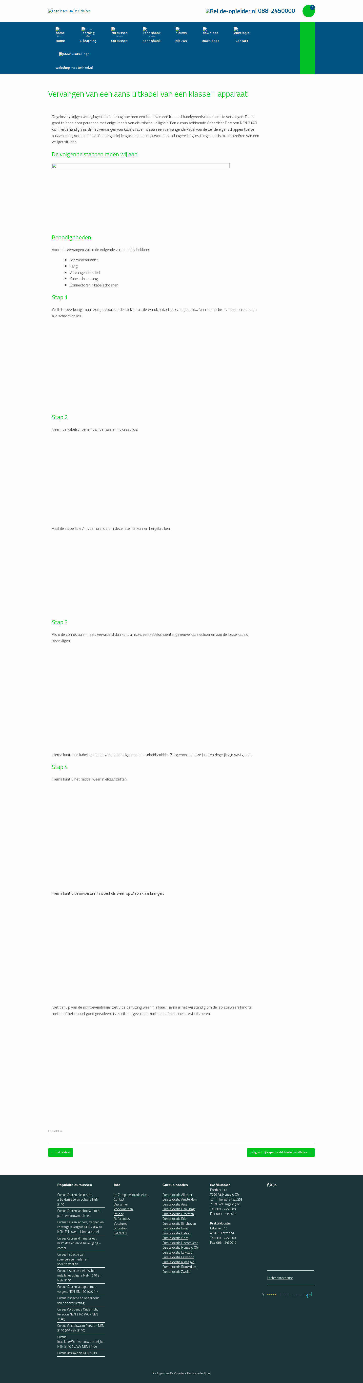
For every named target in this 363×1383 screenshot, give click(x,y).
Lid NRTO (120, 1232)
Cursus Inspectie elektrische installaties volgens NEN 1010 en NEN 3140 (79, 1275)
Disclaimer (121, 1204)
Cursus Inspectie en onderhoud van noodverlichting (78, 1300)
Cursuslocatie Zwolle (176, 1271)
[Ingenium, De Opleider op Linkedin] (275, 1184)
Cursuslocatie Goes (175, 1237)
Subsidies (120, 1228)
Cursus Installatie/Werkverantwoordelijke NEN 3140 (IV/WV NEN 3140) (80, 1341)
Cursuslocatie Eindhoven (179, 1223)
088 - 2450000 (226, 1208)
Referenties (122, 1218)
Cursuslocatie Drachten (178, 1213)
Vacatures (120, 1223)
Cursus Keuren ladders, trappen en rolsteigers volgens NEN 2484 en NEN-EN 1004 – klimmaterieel (80, 1227)
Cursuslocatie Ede (174, 1218)
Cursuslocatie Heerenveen (180, 1242)
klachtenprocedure (280, 1277)
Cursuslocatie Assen (175, 1204)
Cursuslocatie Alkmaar (177, 1194)
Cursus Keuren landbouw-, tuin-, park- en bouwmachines (79, 1213)
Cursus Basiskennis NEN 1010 (77, 1353)
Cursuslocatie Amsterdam (179, 1199)
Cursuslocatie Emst (175, 1228)
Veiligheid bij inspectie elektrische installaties (281, 1152)
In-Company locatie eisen (131, 1194)
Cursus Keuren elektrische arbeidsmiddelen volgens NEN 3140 (77, 1199)
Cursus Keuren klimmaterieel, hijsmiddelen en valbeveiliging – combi (79, 1243)
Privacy (118, 1213)
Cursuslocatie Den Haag (178, 1208)
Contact (119, 1199)
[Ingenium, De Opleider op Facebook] (268, 1184)
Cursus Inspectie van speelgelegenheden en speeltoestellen (72, 1259)
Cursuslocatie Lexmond (178, 1257)
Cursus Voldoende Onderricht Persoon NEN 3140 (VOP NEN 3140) (77, 1314)
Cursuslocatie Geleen (176, 1232)
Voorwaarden (123, 1208)
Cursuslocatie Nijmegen (178, 1261)
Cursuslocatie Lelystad (177, 1252)
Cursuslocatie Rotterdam (179, 1266)
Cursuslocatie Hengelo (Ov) (181, 1247)
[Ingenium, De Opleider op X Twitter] (272, 1184)
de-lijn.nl (205, 1373)
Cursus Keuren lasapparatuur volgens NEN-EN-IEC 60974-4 (78, 1289)
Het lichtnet (60, 1152)
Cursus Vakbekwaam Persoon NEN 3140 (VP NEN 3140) (80, 1328)
